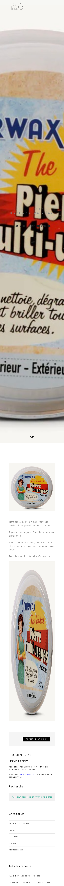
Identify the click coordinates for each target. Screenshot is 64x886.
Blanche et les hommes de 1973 (24, 876)
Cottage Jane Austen (19, 824)
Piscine (12, 843)
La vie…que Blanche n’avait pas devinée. (30, 882)
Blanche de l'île (36, 739)
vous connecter (28, 775)
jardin (12, 830)
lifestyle (13, 837)
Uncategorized (16, 850)
